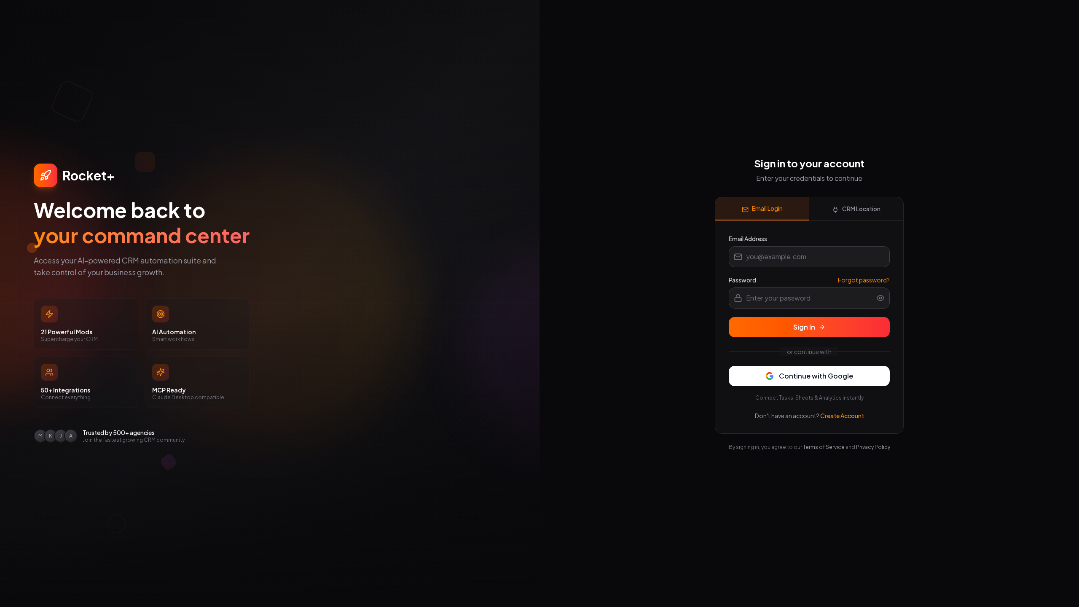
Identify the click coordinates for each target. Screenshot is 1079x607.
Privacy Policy (873, 447)
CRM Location (861, 208)
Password (742, 280)
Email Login (767, 208)
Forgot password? (864, 280)
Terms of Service (824, 447)
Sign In (804, 326)
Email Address (748, 238)
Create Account (842, 415)
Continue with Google (816, 375)
